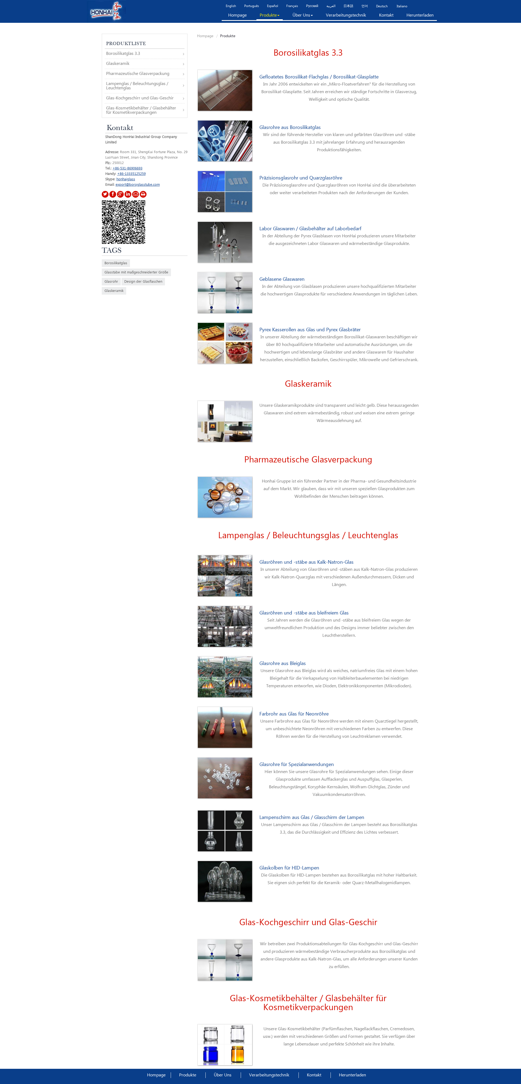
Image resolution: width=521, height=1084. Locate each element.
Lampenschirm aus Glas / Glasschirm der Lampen (311, 818)
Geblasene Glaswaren (281, 279)
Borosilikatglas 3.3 (308, 53)
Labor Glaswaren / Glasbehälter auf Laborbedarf (310, 229)
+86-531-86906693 (127, 168)
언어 (364, 6)
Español (272, 6)
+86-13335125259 (131, 174)
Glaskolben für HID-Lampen (289, 868)
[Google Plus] (120, 194)
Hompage (205, 36)
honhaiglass (125, 179)
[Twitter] (105, 194)
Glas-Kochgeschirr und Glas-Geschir (308, 922)
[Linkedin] (128, 194)
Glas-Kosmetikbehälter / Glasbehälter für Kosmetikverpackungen (308, 1003)
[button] (269, 16)
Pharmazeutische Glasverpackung (308, 459)
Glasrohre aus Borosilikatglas (290, 128)
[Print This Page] (143, 194)
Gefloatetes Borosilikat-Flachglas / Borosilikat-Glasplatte (319, 77)
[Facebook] (112, 194)
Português (251, 6)
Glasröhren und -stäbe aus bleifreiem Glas (304, 613)
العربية (330, 6)
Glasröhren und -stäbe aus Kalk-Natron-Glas (306, 562)
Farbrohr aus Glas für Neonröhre (294, 714)
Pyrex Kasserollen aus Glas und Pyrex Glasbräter (310, 330)
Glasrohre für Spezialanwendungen (296, 765)
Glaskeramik (308, 384)
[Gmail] (135, 194)
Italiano (401, 6)
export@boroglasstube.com (138, 184)
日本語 (348, 6)
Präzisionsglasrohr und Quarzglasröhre (300, 178)
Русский (312, 6)
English (231, 6)
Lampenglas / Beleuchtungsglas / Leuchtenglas (308, 535)
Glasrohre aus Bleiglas (282, 664)
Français (292, 6)
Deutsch (382, 6)
